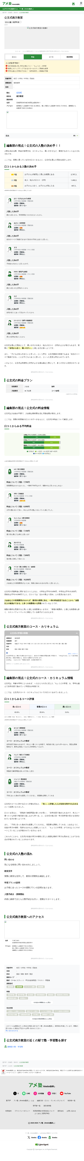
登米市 (16, 12)
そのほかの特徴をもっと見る (42, 1002)
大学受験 (41, 1093)
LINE (28, 1093)
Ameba (33, 1137)
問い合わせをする (12, 1030)
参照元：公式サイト (73, 653)
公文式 (19, 92)
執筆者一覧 (71, 1100)
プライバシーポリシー (22, 1111)
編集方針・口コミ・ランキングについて (51, 1100)
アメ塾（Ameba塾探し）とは (24, 1100)
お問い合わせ (71, 1111)
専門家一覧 (36, 1106)
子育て (54, 1093)
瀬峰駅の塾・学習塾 (15, 1047)
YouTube (67, 1093)
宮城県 (10, 12)
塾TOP (5, 12)
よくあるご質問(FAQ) (42, 1113)
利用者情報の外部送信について (43, 1111)
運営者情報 (47, 1106)
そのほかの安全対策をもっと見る (42, 1019)
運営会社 (61, 1111)
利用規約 (8, 1111)
